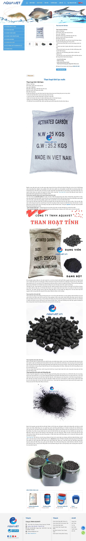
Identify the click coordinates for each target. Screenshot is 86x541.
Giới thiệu (32, 2)
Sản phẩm (39, 2)
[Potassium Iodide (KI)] (61, 499)
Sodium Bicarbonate (34, 506)
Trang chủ (73, 521)
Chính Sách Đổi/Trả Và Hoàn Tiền (60, 523)
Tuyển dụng (54, 2)
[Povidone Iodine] (47, 499)
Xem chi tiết (31, 507)
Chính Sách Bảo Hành (58, 525)
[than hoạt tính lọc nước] (54, 144)
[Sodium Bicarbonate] (33, 499)
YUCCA (73, 506)
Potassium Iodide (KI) (62, 506)
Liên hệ (61, 2)
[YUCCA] (75, 499)
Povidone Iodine (47, 506)
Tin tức (46, 2)
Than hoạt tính (62, 192)
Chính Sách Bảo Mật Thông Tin (60, 521)
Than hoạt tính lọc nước (54, 79)
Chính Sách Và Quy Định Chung (60, 533)
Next (83, 14)
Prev (3, 14)
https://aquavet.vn (32, 533)
